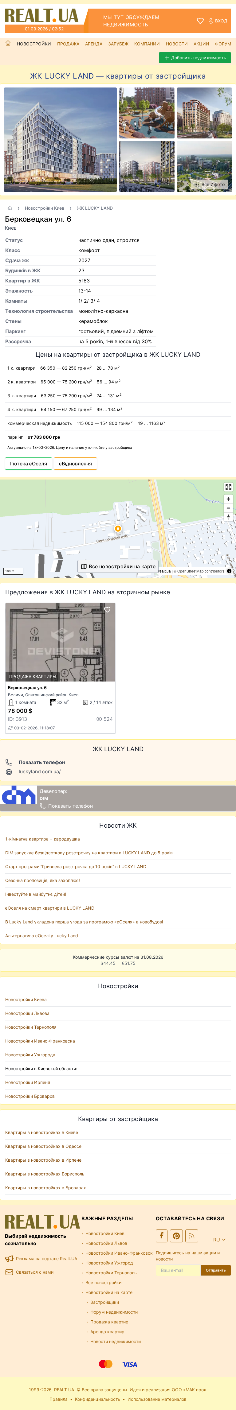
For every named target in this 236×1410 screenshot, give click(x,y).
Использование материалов (157, 1399)
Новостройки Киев (44, 208)
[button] (118, 529)
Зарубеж (118, 43)
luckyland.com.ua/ (40, 771)
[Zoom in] (228, 499)
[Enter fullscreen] (228, 487)
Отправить (216, 1270)
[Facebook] (161, 1235)
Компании (147, 43)
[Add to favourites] (107, 609)
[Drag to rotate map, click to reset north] (228, 516)
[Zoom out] (228, 507)
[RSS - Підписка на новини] (191, 1235)
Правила (58, 1399)
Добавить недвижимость (198, 57)
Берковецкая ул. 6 (27, 687)
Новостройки (34, 43)
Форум (223, 43)
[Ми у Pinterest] (176, 1235)
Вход (221, 20)
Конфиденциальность (97, 1399)
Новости (177, 43)
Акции (201, 43)
